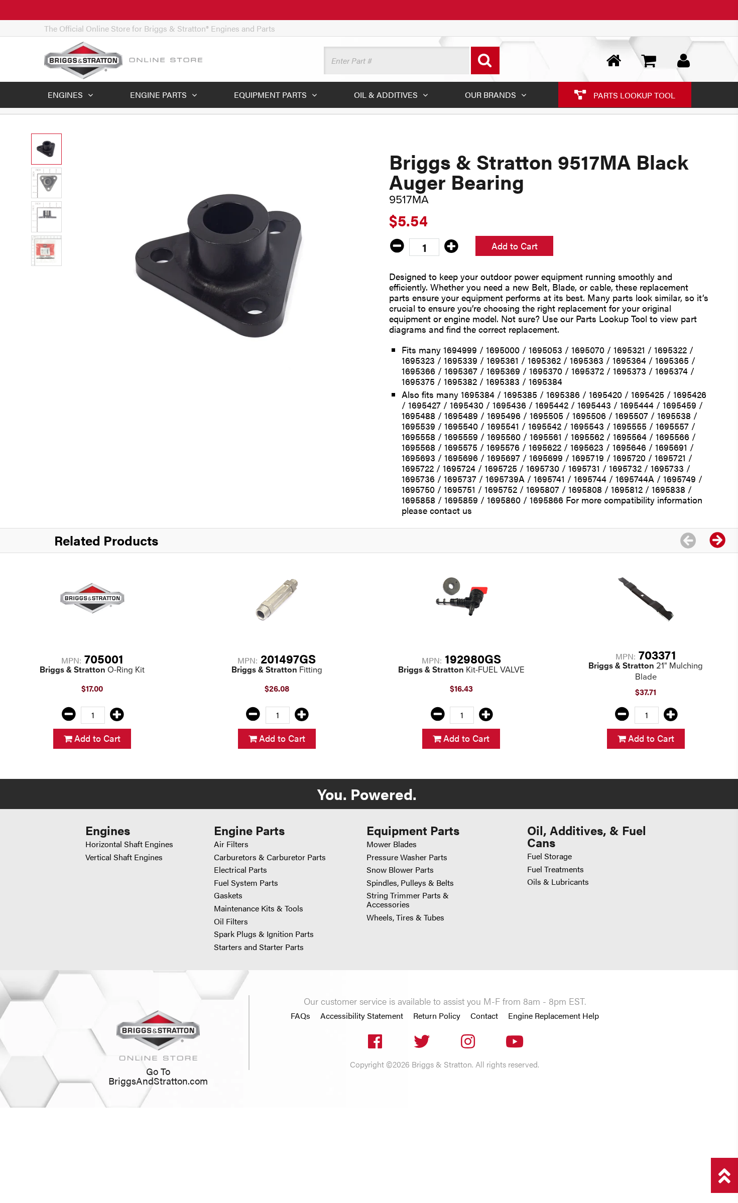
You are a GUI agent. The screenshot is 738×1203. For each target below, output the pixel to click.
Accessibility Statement (361, 1016)
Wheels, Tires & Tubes (405, 917)
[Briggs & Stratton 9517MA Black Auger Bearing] (223, 267)
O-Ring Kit (92, 669)
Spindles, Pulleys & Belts (410, 882)
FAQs (300, 1016)
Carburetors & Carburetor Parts (270, 857)
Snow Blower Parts (400, 869)
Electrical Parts (240, 869)
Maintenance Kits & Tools (258, 908)
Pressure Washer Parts (406, 857)
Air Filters (231, 844)
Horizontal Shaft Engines (129, 844)
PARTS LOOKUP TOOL (633, 94)
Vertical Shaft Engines (124, 857)
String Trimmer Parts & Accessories (407, 899)
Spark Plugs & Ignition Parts (264, 934)
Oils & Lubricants (558, 881)
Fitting (276, 669)
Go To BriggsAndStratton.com (158, 1076)
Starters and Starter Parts (259, 947)
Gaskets (228, 895)
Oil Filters (231, 921)
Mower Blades (391, 844)
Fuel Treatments (555, 869)
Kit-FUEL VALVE (461, 669)
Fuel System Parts (246, 882)
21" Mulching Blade (645, 671)
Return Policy (436, 1016)
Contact (484, 1016)
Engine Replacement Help (553, 1016)
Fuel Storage (549, 856)
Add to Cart (514, 245)
